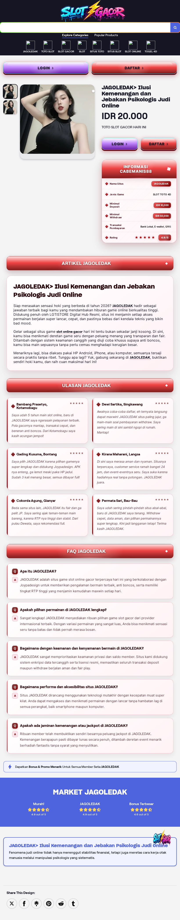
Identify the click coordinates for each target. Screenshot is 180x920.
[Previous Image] (23, 122)
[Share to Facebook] (24, 903)
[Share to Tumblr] (73, 903)
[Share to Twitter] (12, 903)
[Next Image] (91, 122)
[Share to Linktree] (36, 903)
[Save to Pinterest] (48, 903)
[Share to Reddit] (61, 903)
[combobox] (85, 27)
